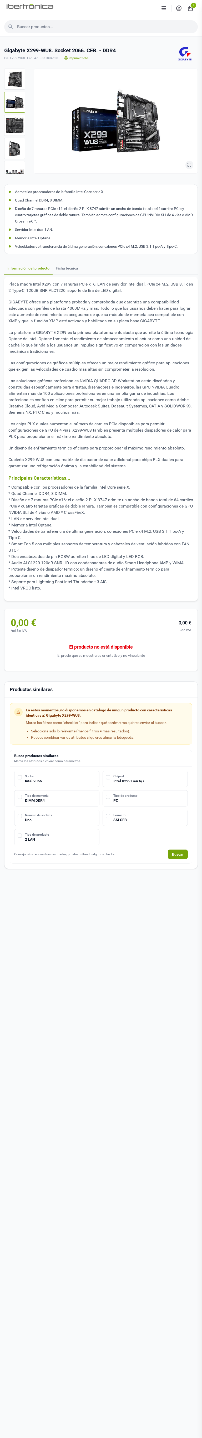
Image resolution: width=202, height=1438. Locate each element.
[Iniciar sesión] (179, 8)
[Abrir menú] (164, 8)
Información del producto (28, 268)
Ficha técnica (67, 268)
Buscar (178, 854)
